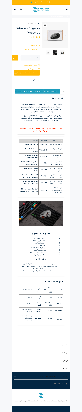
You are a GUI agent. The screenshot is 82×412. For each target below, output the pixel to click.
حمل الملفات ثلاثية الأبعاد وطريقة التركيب (26, 73)
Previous (45, 35)
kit (32, 80)
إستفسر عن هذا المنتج (30, 49)
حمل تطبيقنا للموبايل (43, 2)
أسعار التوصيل (32, 45)
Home (66, 16)
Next (65, 35)
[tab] (63, 91)
